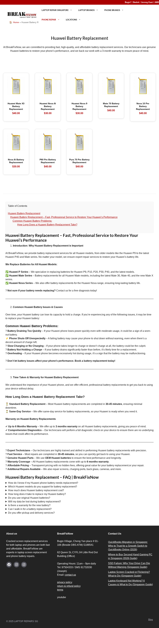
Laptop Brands (86, 10)
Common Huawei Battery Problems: (32, 221)
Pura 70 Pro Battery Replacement (79, 163)
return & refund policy (69, 586)
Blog (150, 619)
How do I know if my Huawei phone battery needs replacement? (43, 483)
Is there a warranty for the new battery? (29, 505)
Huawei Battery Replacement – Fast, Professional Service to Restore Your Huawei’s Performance (64, 217)
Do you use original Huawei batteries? (29, 497)
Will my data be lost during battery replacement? (34, 501)
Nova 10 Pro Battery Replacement (143, 108)
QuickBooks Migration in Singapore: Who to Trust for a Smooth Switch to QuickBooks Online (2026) (128, 546)
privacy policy (64, 582)
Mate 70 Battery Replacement (111, 107)
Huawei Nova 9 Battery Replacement (79, 108)
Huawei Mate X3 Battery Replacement (16, 108)
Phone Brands (112, 10)
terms (60, 589)
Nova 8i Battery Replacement (16, 163)
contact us (70, 574)
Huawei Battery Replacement (24, 213)
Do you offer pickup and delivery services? (31, 512)
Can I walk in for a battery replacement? (30, 509)
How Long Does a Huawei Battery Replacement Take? (47, 224)
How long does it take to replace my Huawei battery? (37, 494)
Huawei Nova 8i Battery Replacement (48, 108)
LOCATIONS (71, 19)
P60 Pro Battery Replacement (48, 163)
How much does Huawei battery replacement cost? (36, 490)
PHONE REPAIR (49, 19)
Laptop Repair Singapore (55, 10)
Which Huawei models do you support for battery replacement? (42, 486)
